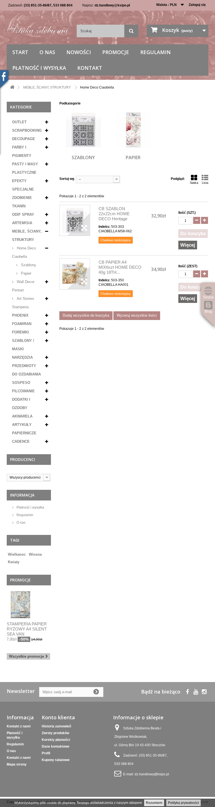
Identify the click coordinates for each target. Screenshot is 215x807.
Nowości (78, 52)
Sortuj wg (66, 179)
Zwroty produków (55, 733)
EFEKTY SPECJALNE (23, 185)
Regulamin (155, 52)
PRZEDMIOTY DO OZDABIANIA (26, 370)
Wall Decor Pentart (23, 286)
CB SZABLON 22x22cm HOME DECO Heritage (114, 213)
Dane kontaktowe (55, 746)
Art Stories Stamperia (23, 302)
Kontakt (89, 67)
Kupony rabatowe (56, 760)
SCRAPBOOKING (27, 130)
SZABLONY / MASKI (23, 344)
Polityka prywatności (183, 803)
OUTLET (19, 122)
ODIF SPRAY (23, 214)
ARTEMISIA (22, 223)
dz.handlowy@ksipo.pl (112, 5)
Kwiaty (13, 562)
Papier (25, 273)
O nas (47, 52)
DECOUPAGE (23, 139)
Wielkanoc (17, 554)
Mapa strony (17, 764)
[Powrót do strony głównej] (12, 87)
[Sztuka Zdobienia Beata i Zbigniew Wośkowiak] (37, 28)
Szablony (28, 265)
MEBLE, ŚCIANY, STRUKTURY (27, 235)
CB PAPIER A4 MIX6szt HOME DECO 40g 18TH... (120, 267)
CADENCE (21, 441)
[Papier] (133, 130)
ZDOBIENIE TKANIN (22, 202)
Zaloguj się (197, 5)
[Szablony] (83, 130)
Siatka (194, 182)
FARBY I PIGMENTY (21, 151)
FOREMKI (20, 332)
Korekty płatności (56, 740)
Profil (46, 753)
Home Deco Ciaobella (24, 252)
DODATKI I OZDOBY (21, 403)
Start (20, 52)
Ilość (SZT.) (187, 213)
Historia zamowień (56, 726)
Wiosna (35, 554)
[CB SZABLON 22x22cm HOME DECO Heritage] (75, 220)
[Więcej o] (45, 552)
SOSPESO (21, 383)
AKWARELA (22, 416)
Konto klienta (58, 717)
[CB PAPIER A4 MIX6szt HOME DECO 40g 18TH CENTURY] (75, 274)
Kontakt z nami (19, 726)
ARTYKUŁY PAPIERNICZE (24, 429)
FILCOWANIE (23, 391)
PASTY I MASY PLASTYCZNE (25, 168)
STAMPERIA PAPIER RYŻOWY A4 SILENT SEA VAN (27, 629)
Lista (205, 182)
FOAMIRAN (21, 324)
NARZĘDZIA (22, 357)
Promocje (115, 52)
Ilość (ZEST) (187, 266)
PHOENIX (20, 315)
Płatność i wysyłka (39, 67)
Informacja (22, 495)
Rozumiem (154, 803)
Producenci (22, 459)
